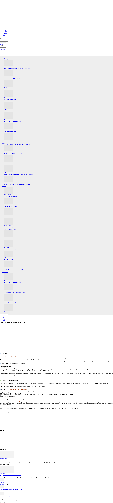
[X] (4, 326)
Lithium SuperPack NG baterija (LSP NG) (11, 238)
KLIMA (5, 229)
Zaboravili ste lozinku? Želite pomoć (5, 43)
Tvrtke (3, 271)
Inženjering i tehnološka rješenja (14, 144)
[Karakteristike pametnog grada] (8, 224)
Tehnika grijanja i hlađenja (27, 144)
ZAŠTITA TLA (9, 229)
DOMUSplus (5, 97)
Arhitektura (3, 58)
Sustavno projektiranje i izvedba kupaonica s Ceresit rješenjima (15, 141)
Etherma (5, 172)
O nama (3, 28)
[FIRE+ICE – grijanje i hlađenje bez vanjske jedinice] (8, 151)
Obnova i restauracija (17, 101)
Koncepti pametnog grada (8, 216)
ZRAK (17, 229)
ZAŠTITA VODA (14, 229)
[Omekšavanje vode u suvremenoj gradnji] (8, 246)
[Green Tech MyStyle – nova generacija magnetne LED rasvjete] (8, 267)
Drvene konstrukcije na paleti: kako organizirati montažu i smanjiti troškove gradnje (19, 111)
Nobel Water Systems (7, 247)
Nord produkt (5, 87)
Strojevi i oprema (21, 144)
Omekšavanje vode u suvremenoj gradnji (11, 249)
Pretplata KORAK (6, 29)
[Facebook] (1, 326)
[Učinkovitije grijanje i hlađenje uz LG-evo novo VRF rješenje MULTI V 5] (7, 457)
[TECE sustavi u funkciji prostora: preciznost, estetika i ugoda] (8, 310)
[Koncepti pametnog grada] (8, 214)
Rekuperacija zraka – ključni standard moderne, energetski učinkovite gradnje (18, 184)
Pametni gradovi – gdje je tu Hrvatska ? (11, 196)
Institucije (3, 36)
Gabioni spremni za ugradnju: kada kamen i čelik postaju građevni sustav (17, 68)
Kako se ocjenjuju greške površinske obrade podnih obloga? (11, 496)
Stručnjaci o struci (4, 320)
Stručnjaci (3, 35)
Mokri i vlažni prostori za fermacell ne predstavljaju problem (11, 489)
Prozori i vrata (25, 101)
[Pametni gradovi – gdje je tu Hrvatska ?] (8, 193)
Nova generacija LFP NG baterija (10, 259)
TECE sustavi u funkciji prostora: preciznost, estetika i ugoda (15, 313)
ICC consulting (6, 66)
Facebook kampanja (6, 31)
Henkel (5, 140)
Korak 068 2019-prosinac (7, 194)
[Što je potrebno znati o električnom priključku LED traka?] (7, 472)
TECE (4, 311)
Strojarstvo (3, 143)
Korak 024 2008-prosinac (5, 318)
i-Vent (4, 182)
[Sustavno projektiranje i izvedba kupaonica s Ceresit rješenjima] (8, 139)
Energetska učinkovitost (7, 101)
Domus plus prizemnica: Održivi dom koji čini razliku (13, 78)
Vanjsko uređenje (20, 59)
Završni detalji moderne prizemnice (10, 99)
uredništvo (5, 162)
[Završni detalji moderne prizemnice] (8, 96)
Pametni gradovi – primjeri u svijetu (10, 206)
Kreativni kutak (6, 32)
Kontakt (3, 34)
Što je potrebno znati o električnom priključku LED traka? (10, 475)
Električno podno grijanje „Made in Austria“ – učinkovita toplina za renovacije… (18, 174)
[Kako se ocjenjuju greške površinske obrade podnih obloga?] (2, 494)
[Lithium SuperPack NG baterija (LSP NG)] (8, 236)
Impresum (5, 30)
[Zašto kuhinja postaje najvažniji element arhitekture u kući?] (8, 86)
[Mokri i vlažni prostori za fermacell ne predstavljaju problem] (2, 487)
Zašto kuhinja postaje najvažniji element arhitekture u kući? (14, 292)
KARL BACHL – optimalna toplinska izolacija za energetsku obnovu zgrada (14, 482)
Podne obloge (22, 101)
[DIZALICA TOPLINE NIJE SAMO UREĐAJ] (8, 161)
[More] (14, 326)
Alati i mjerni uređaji (7, 144)
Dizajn (5, 59)
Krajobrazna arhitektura (9, 59)
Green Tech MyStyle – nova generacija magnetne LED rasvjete (15, 269)
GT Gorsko (5, 109)
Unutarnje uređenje (15, 59)
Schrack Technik (6, 237)
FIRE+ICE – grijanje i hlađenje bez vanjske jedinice (13, 153)
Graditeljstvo (4, 315)
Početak (1, 315)
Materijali (12, 101)
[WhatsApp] (11, 326)
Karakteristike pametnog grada (9, 227)
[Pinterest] (7, 326)
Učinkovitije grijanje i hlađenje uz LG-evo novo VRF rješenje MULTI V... (13, 460)
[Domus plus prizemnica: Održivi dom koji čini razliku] (8, 76)
